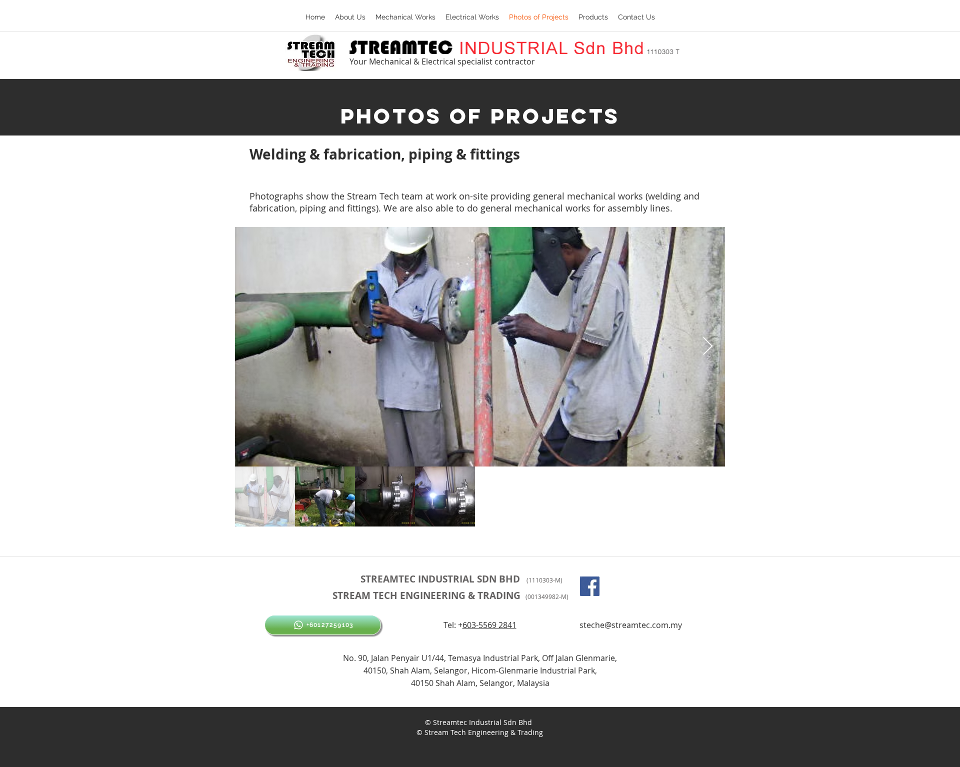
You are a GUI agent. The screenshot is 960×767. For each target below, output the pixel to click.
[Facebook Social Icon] (590, 586)
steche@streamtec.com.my (631, 625)
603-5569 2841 (489, 625)
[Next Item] (708, 346)
